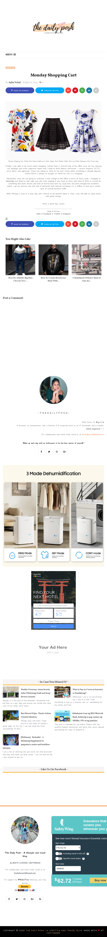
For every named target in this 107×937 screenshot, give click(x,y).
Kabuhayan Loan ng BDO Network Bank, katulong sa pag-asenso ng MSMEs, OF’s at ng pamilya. (88, 717)
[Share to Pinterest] (96, 90)
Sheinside (10, 68)
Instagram (67, 213)
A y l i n (100, 422)
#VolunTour (23, 879)
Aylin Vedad (15, 82)
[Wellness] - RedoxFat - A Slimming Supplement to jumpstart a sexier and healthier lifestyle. (26, 743)
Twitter (57, 213)
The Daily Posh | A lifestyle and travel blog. (55, 930)
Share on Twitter (51, 90)
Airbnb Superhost (93, 429)
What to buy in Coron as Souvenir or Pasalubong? (88, 691)
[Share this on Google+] (68, 90)
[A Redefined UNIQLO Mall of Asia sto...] (86, 259)
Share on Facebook (21, 90)
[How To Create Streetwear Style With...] (53, 259)
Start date (59, 864)
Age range (60, 843)
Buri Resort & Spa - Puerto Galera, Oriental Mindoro (36, 715)
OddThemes (53, 933)
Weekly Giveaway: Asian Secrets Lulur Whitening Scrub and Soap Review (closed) (35, 693)
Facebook (47, 213)
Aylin (39, 213)
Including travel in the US (74, 854)
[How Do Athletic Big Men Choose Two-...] (20, 259)
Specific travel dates (72, 858)
